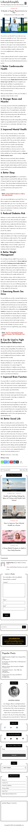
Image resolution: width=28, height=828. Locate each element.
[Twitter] (8, 461)
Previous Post (6, 470)
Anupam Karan (9, 14)
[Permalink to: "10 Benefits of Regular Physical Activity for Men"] (14, 25)
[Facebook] (5, 461)
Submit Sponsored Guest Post (9, 793)
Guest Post (5, 791)
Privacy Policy (5, 788)
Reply (7, 564)
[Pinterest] (11, 461)
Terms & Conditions (7, 785)
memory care (4, 413)
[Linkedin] (14, 461)
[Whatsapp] (2, 461)
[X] (17, 461)
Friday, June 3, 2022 (19, 14)
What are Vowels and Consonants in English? (13, 666)
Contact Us (5, 782)
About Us (4, 780)
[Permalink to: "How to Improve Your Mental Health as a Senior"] (14, 512)
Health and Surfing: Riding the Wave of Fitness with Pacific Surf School (14, 498)
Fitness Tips (14, 8)
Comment (5, 582)
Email (4, 606)
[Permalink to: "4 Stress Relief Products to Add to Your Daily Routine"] (14, 537)
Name (5, 600)
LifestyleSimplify (10, 2)
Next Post (22, 470)
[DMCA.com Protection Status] (14, 811)
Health (18, 493)
